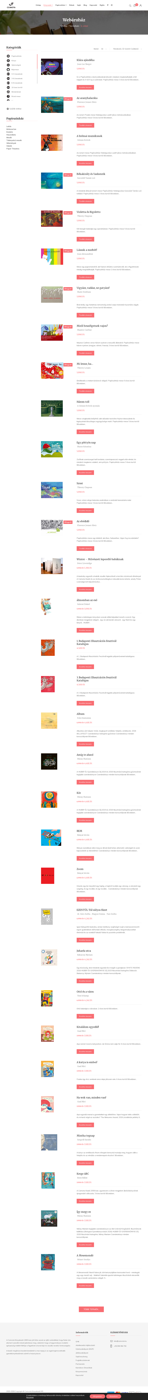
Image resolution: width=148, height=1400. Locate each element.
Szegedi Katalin (84, 1140)
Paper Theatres (12, 149)
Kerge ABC (83, 1173)
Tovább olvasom (85, 125)
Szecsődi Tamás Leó (86, 178)
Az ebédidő (83, 521)
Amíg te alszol (85, 754)
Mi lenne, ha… (85, 363)
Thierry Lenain (84, 368)
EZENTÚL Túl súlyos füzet (92, 909)
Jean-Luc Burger (84, 64)
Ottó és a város (85, 991)
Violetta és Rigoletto (88, 212)
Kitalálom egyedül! (88, 1027)
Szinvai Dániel (83, 604)
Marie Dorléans (84, 292)
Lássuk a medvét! (87, 249)
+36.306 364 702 (120, 1346)
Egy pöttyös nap (86, 442)
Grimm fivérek (83, 140)
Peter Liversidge (84, 563)
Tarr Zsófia (111, 914)
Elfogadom (97, 1396)
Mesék (9, 137)
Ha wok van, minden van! (91, 1097)
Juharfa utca (84, 950)
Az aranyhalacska (87, 98)
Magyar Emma (98, 914)
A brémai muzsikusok (89, 136)
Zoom (80, 869)
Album (81, 713)
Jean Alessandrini (85, 254)
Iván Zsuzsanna (84, 718)
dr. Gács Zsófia (83, 914)
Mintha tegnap (86, 1135)
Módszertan (11, 129)
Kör (79, 792)
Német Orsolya (83, 1259)
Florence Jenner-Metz (86, 102)
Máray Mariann (84, 759)
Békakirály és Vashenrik (91, 174)
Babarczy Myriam (84, 955)
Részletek (30, 1397)
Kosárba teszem (85, 87)
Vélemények (11, 143)
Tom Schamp (83, 996)
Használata (11, 135)
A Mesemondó (85, 1255)
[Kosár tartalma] (134, 6)
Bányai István (83, 835)
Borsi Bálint (82, 1178)
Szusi (80, 483)
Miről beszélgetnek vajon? (92, 325)
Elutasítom (114, 1396)
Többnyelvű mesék (14, 140)
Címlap (63, 26)
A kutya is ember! (87, 1062)
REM (79, 831)
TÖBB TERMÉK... (91, 1309)
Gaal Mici (81, 1031)
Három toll (83, 401)
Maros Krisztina (84, 447)
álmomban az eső (87, 600)
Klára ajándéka (85, 60)
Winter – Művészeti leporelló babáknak (100, 559)
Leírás (8, 126)
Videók (9, 146)
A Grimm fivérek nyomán (88, 406)
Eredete (9, 132)
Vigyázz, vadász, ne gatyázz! (93, 287)
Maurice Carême (84, 330)
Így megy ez (84, 1211)
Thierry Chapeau (84, 216)
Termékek (74, 26)
